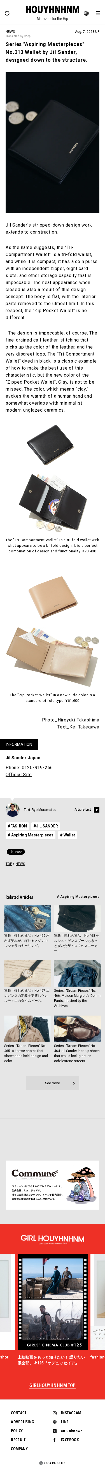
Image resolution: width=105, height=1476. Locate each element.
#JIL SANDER (45, 826)
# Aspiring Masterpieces (30, 835)
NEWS (20, 864)
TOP (9, 864)
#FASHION (17, 826)
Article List (82, 809)
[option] (53, 1310)
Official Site (19, 774)
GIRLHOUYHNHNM (52, 1385)
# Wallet (67, 835)
